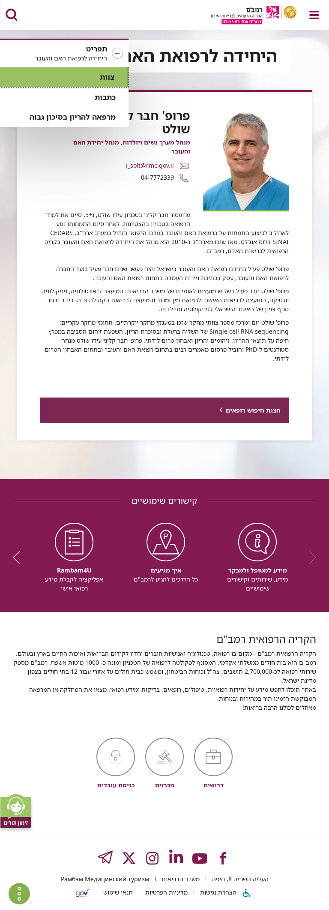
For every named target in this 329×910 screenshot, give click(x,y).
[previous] (309, 557)
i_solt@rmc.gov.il (150, 165)
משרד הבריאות (180, 879)
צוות (107, 77)
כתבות (105, 97)
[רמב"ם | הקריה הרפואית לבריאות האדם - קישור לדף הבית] (243, 16)
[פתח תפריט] (314, 15)
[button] (64, 53)
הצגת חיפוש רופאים (253, 410)
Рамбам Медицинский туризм (105, 879)
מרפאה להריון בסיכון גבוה (73, 117)
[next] (19, 557)
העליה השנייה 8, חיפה (239, 879)
